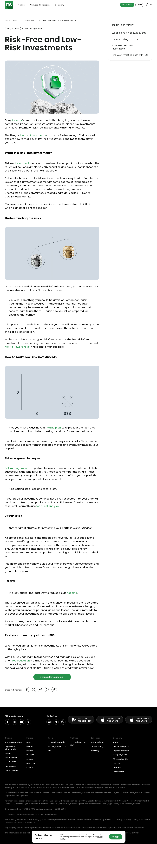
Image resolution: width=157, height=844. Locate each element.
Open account (127, 5)
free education (20, 660)
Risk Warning (10, 819)
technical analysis (47, 506)
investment (22, 163)
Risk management (16, 468)
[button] (130, 25)
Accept (115, 836)
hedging (72, 593)
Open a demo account (52, 677)
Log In (139, 5)
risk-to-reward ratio (17, 347)
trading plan (53, 427)
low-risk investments (33, 135)
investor (17, 120)
